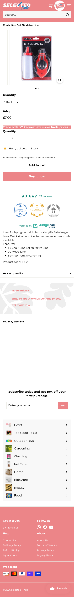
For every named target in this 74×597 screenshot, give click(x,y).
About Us (42, 540)
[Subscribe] (63, 405)
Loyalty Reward (46, 555)
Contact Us (9, 540)
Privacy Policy (45, 550)
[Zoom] (59, 80)
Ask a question (13, 273)
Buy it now (37, 176)
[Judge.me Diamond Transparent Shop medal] (20, 210)
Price (6, 111)
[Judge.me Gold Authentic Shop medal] (37, 210)
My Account (10, 555)
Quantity (9, 95)
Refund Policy (11, 550)
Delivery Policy (12, 545)
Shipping (23, 157)
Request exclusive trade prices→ (47, 127)
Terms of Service (47, 545)
